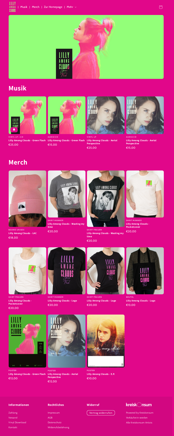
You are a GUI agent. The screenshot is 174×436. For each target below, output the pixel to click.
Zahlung (12, 412)
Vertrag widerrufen (100, 412)
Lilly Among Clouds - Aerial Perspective (102, 142)
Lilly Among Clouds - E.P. (101, 374)
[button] (72, 7)
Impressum (54, 412)
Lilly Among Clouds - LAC (22, 233)
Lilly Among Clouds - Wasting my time (66, 225)
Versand (12, 417)
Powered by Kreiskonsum (139, 412)
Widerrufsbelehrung (58, 427)
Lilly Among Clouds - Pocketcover (137, 225)
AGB (50, 417)
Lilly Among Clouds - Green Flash (27, 140)
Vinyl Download (17, 422)
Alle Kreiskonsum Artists (139, 422)
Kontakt (12, 427)
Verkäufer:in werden (137, 417)
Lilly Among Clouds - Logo (62, 300)
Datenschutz (55, 422)
